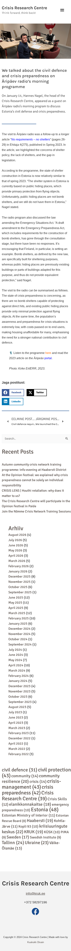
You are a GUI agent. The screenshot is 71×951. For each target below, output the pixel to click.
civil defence (19, 770)
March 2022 (16, 749)
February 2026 (18, 566)
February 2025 (18, 618)
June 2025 (15, 597)
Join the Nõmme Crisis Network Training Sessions (36, 511)
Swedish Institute (45, 837)
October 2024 (17, 639)
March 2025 (16, 613)
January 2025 (17, 624)
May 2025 (15, 603)
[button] (62, 10)
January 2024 (17, 681)
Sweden (18, 837)
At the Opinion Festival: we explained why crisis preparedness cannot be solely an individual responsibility (35, 480)
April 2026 (15, 556)
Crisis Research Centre (28, 796)
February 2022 (18, 754)
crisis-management (31, 784)
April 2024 (15, 665)
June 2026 (15, 545)
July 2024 (15, 650)
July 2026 (15, 540)
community (24, 775)
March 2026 (16, 561)
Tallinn (13, 842)
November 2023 (19, 691)
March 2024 (16, 670)
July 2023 (15, 712)
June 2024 (15, 655)
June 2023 (15, 717)
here (48, 352)
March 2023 (16, 728)
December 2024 (19, 629)
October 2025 (17, 587)
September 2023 (20, 702)
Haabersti (40, 820)
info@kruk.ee (35, 893)
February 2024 (18, 676)
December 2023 (19, 686)
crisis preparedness (27, 790)
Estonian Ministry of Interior (28, 815)
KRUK (33, 831)
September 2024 (20, 644)
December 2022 (19, 738)
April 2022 (15, 744)
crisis (37, 781)
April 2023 (15, 723)
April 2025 (15, 608)
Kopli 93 (28, 826)
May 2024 (15, 660)
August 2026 (17, 535)
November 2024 (19, 634)
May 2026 (15, 550)
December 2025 (19, 576)
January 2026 (17, 571)
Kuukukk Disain (35, 942)
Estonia (45, 809)
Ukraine (37, 842)
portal (48, 358)
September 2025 (20, 592)
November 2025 (19, 582)
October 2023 (17, 697)
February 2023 (18, 733)
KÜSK (52, 832)
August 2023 (17, 707)
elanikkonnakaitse (30, 804)
